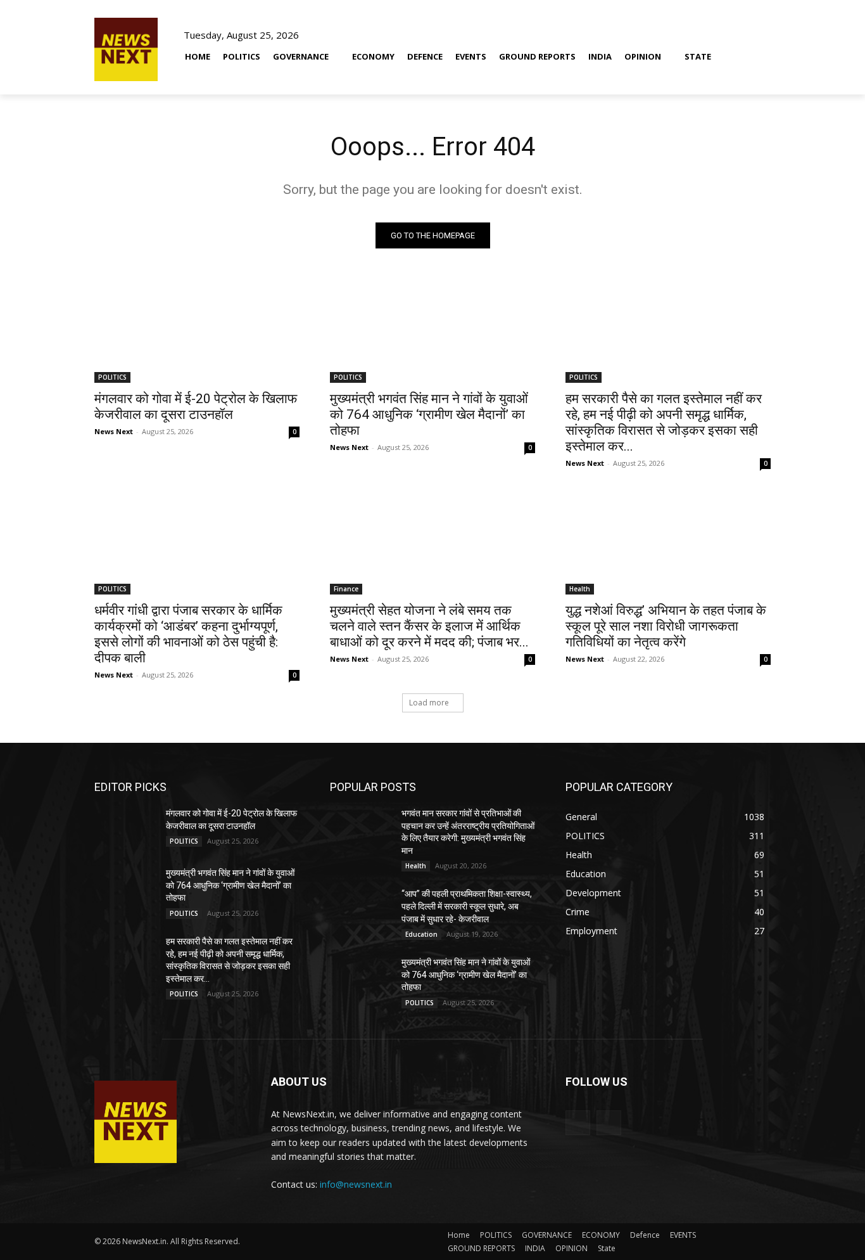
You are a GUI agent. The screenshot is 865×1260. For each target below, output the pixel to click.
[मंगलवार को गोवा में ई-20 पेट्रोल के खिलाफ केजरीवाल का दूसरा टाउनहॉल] (197, 331)
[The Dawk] (126, 49)
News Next (113, 431)
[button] (755, 49)
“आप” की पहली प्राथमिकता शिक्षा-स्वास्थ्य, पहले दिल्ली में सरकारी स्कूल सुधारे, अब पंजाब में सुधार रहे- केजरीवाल (466, 906)
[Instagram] (609, 1122)
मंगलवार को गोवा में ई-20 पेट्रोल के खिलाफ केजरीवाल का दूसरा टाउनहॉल (195, 406)
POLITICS (112, 377)
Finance (346, 588)
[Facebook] (577, 1122)
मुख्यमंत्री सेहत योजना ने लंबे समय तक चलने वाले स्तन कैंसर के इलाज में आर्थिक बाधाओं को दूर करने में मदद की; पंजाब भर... (429, 626)
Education (421, 934)
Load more (429, 702)
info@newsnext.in (356, 1184)
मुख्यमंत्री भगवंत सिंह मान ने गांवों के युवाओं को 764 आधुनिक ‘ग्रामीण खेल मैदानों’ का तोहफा (429, 414)
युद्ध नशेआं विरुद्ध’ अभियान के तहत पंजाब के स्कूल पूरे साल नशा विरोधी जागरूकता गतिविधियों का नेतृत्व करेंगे (665, 626)
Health (579, 588)
